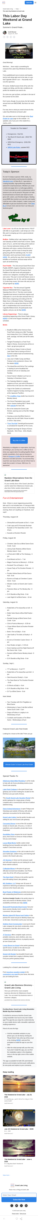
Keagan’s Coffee (14, 456)
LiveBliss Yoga (15, 396)
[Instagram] (21, 1206)
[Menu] (35, 2)
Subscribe (29, 2)
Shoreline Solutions (10, 851)
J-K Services (7, 860)
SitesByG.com (8, 181)
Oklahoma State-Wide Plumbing (14, 781)
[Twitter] (12, 1206)
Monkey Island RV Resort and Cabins (16, 915)
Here (9, 356)
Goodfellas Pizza (8, 834)
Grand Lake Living (8, 9)
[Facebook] (17, 1206)
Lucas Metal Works (9, 843)
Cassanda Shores (9, 823)
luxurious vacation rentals (16, 972)
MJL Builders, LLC (9, 883)
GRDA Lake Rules (14, 147)
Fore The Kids (13, 423)
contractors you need (10, 974)
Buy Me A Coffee (19, 440)
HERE (17, 283)
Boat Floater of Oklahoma (12, 892)
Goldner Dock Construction (12, 924)
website (13, 405)
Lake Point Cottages (10, 789)
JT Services (7, 935)
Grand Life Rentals (9, 954)
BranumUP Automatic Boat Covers (15, 907)
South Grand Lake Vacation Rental (18, 798)
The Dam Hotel (8, 877)
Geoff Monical (12, 32)
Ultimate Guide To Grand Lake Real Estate (19, 764)
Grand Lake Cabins (9, 817)
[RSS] (26, 1206)
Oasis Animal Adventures (11, 809)
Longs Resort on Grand (11, 945)
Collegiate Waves (9, 868)
